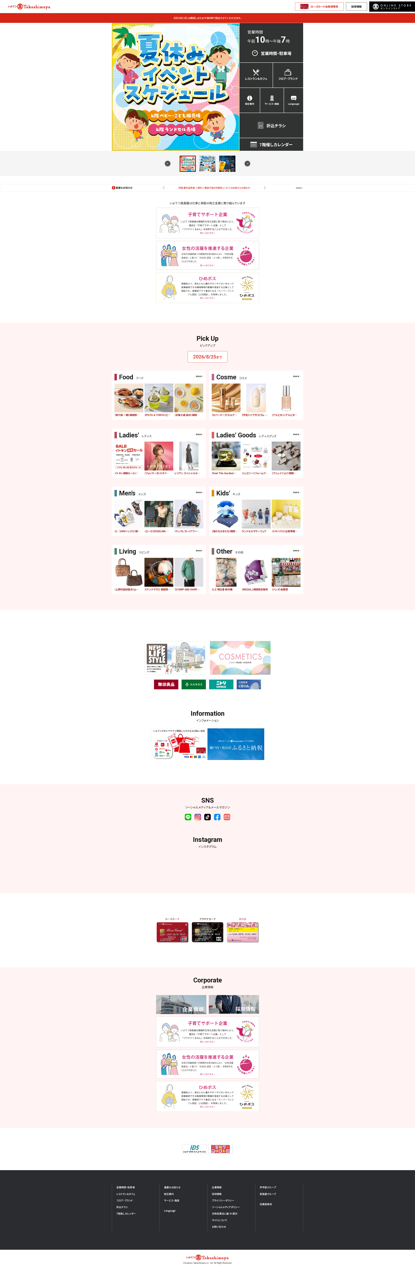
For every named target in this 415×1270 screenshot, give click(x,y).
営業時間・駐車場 (125, 1187)
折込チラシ (122, 1207)
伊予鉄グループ (268, 1187)
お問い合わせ (219, 1226)
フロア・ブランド (124, 1200)
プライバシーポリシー (223, 1200)
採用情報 (356, 6)
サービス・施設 (171, 1200)
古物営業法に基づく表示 (224, 1213)
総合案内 (169, 1194)
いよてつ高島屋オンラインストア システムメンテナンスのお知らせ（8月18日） (214, 187)
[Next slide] (247, 163)
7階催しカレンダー (126, 1213)
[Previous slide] (167, 163)
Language (169, 1210)
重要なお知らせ (172, 1187)
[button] (188, 164)
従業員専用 (266, 1204)
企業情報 (217, 1187)
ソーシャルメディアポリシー (226, 1207)
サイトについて (219, 1220)
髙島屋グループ (268, 1194)
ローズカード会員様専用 (324, 6)
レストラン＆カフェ (125, 1194)
